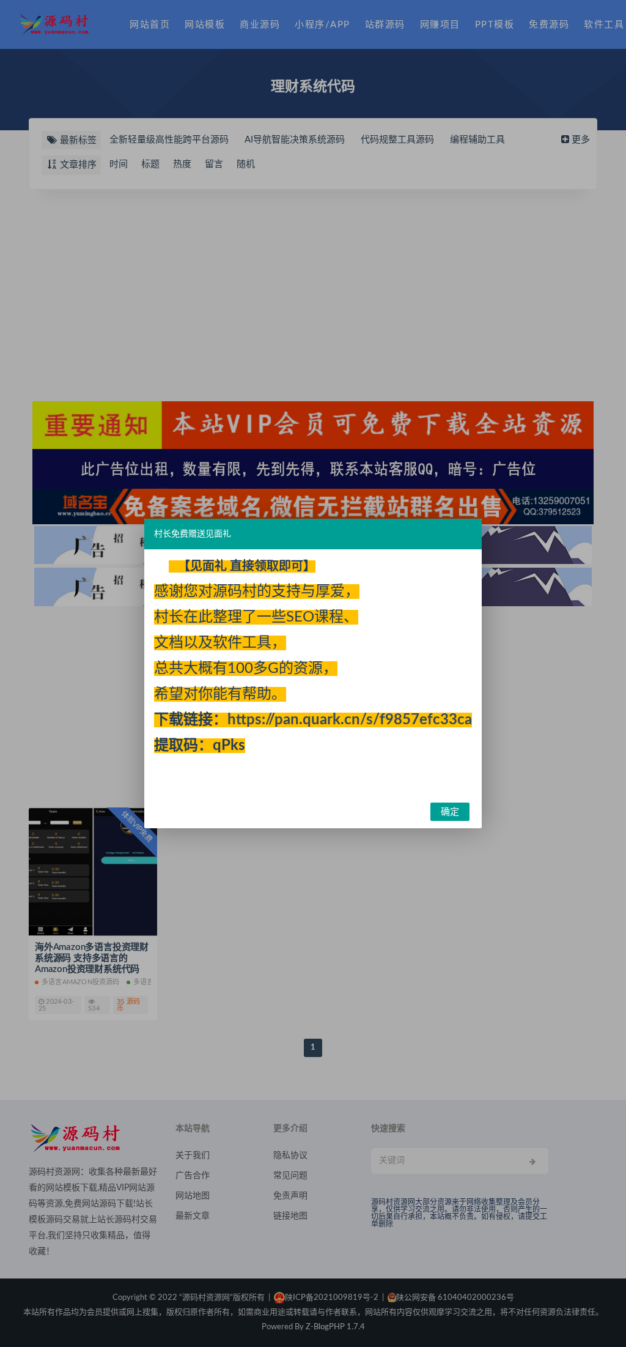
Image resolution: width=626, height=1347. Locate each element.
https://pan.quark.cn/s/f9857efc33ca (349, 720)
